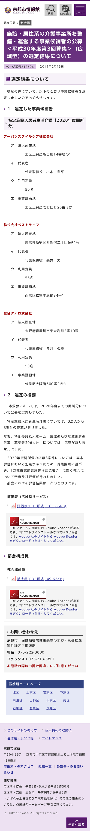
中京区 (65, 692)
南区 (66, 700)
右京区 (18, 708)
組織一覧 (45, 766)
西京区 (34, 708)
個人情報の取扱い (58, 730)
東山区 (18, 700)
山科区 (34, 700)
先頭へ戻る (76, 824)
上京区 (31, 692)
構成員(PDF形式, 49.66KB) (40, 579)
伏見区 (51, 708)
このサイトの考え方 (22, 730)
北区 (16, 692)
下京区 (51, 700)
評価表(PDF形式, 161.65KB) (41, 506)
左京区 (48, 692)
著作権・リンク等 (20, 738)
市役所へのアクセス (19, 766)
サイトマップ (52, 738)
